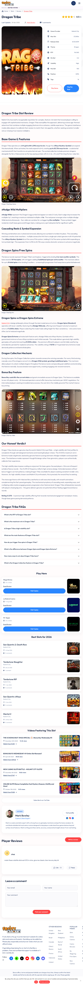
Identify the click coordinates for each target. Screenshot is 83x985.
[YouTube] (27, 958)
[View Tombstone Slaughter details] (73, 666)
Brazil (50, 938)
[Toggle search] (73, 3)
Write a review (73, 840)
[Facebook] (73, 818)
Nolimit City (75, 31)
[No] (80, 981)
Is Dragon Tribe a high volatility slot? (17, 528)
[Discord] (43, 958)
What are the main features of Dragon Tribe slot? (21, 535)
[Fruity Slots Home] (22, 930)
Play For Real (70, 88)
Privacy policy (44, 982)
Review (19, 11)
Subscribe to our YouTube (41, 800)
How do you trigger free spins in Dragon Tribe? (20, 542)
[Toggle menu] (79, 3)
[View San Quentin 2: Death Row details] (73, 648)
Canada (51, 942)
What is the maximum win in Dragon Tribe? (19, 521)
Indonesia (52, 958)
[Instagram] (70, 818)
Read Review (7, 586)
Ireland (51, 962)
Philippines (61, 938)
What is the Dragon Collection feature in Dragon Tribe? (24, 563)
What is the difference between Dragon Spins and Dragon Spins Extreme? (30, 549)
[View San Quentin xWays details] (73, 700)
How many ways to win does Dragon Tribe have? (21, 556)
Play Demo (54, 88)
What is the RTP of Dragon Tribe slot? (17, 515)
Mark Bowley (31, 22)
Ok (36, 982)
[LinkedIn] (67, 818)
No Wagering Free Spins (73, 953)
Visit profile (70, 813)
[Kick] (17, 958)
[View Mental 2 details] (73, 718)
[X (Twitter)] (22, 958)
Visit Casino (34, 591)
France (51, 953)
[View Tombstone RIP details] (73, 683)
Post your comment (41, 912)
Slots (12, 11)
